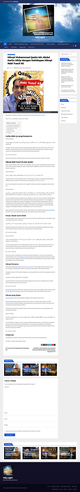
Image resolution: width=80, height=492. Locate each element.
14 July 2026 (46, 457)
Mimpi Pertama (10, 129)
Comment (6, 387)
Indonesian (65, 54)
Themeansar (24, 487)
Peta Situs (31, 47)
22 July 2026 (9, 457)
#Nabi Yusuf (28, 67)
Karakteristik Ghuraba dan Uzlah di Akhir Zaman (68, 454)
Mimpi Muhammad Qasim (37, 44)
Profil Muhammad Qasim (21, 44)
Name (6, 412)
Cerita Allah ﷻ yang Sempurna (13, 125)
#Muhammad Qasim (20, 67)
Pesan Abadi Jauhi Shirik (12, 128)
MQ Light (40, 37)
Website (6, 425)
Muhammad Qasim (50, 210)
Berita (6, 47)
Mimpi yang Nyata (10, 131)
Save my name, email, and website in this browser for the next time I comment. (23, 431)
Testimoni (14, 47)
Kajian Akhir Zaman (63, 44)
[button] (73, 45)
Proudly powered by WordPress (9, 487)
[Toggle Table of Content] (18, 123)
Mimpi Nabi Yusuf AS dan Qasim (13, 126)
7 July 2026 (64, 457)
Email (6, 419)
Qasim (29, 266)
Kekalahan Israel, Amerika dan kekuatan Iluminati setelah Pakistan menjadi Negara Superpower (43, 350)
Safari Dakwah (50, 44)
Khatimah (9, 132)
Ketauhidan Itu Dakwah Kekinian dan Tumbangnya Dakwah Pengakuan (67, 65)
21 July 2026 (27, 457)
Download (22, 47)
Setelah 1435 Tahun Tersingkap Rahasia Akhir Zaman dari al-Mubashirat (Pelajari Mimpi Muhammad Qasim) (67, 79)
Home (10, 44)
